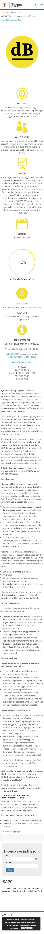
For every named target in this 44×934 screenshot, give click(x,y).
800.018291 (13, 353)
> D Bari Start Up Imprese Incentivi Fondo (18, 16)
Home (4, 12)
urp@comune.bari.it (23, 362)
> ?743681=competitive (11, 20)
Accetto (26, 928)
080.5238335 (16, 357)
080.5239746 (30, 357)
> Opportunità (14, 12)
